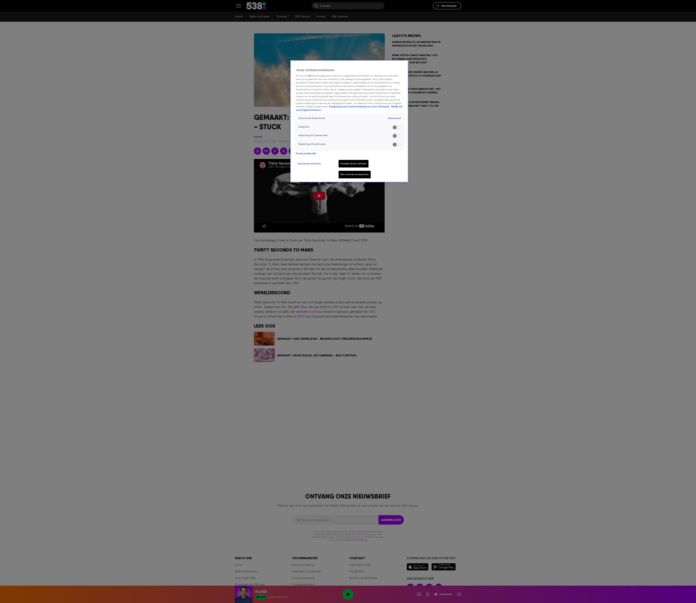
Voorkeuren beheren (309, 163)
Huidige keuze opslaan (353, 163)
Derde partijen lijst (306, 153)
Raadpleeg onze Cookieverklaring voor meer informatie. (359, 106)
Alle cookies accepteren (355, 174)
